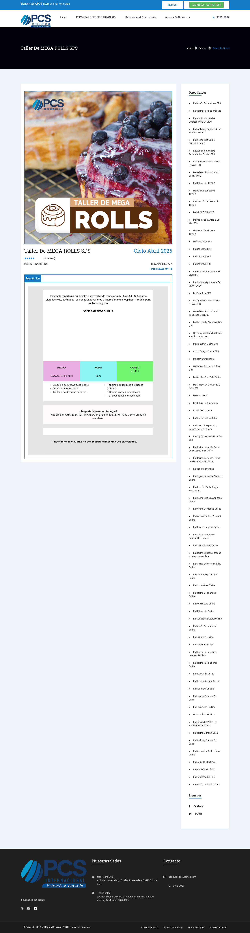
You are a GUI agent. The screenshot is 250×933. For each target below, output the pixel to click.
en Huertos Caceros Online (206, 527)
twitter (198, 814)
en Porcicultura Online (204, 585)
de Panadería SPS (202, 293)
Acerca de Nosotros (177, 17)
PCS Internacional (36, 264)
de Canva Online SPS (203, 359)
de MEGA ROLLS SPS (203, 212)
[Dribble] (22, 908)
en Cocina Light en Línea (205, 733)
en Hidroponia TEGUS (204, 183)
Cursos (202, 48)
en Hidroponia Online (203, 611)
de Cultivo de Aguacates (205, 403)
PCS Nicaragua (218, 927)
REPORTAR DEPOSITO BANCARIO (96, 17)
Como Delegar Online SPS (206, 351)
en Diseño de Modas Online (207, 509)
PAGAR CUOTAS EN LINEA (206, 4)
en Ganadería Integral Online (207, 618)
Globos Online (200, 395)
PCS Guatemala (149, 927)
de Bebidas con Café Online (207, 377)
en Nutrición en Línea (203, 769)
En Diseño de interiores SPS (207, 103)
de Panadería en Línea (204, 714)
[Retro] (28, 908)
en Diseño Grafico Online (205, 418)
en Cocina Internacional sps (207, 111)
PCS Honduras (196, 927)
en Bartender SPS (201, 264)
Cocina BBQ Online (202, 410)
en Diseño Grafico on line (206, 784)
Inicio (63, 17)
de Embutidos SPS (202, 241)
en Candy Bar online (203, 469)
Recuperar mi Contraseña (140, 17)
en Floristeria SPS (202, 256)
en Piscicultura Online (204, 603)
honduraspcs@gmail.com (182, 876)
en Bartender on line (203, 688)
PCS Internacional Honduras (77, 927)
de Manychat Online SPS (205, 344)
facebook (198, 806)
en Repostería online (203, 673)
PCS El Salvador (173, 927)
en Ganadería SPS (202, 249)
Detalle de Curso (221, 48)
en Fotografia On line (203, 777)
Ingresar (173, 4)
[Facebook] (35, 908)
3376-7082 (223, 17)
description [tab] (33, 278)
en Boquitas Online (202, 644)
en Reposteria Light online (206, 681)
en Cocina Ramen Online (205, 545)
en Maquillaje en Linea (204, 762)
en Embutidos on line (204, 707)
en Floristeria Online (203, 637)
